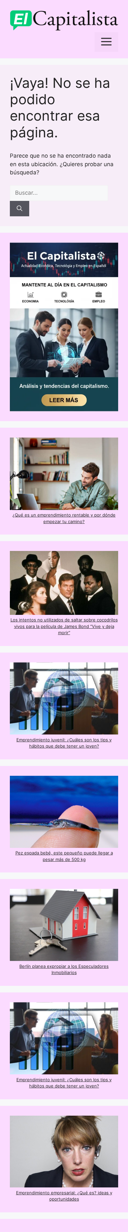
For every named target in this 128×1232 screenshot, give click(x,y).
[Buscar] (19, 209)
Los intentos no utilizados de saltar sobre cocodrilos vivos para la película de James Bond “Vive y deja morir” (64, 626)
